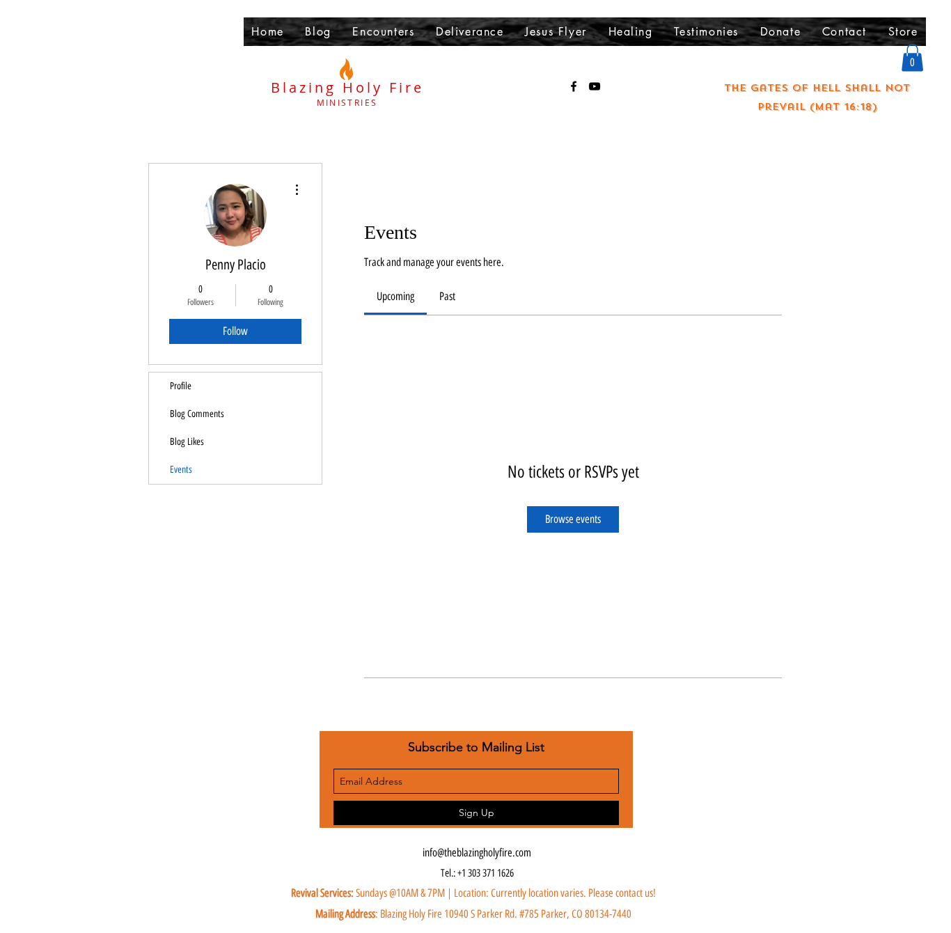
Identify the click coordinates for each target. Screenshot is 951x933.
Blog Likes (187, 442)
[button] (912, 57)
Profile (180, 386)
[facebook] (574, 86)
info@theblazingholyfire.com (477, 852)
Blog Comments (197, 414)
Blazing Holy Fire (347, 87)
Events (181, 470)
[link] (395, 296)
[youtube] (595, 86)
